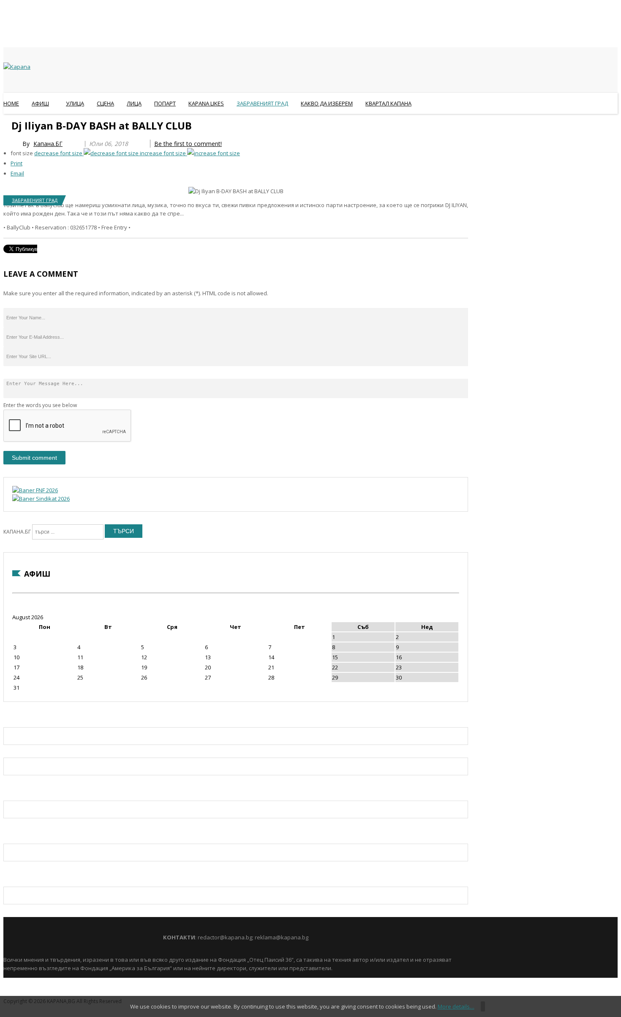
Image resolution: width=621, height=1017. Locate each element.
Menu (7, 124)
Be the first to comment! (188, 144)
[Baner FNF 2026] (35, 490)
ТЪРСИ (123, 531)
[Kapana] (16, 66)
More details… (456, 1006)
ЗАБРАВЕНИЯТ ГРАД (34, 200)
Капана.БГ (48, 144)
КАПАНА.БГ (17, 531)
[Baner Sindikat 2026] (41, 498)
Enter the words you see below (40, 405)
